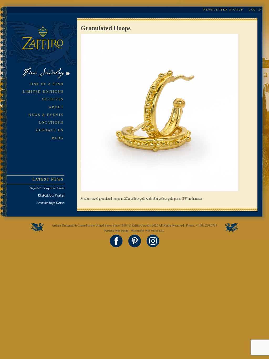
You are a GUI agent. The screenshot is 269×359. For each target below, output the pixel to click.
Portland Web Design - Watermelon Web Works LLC (134, 230)
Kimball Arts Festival (51, 195)
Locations (51, 123)
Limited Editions (43, 92)
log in (255, 9)
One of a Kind (47, 84)
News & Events (46, 115)
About (56, 107)
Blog (58, 138)
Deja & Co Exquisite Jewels (47, 188)
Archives (53, 99)
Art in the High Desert (50, 203)
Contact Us (50, 130)
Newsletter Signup (223, 9)
